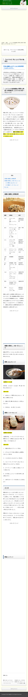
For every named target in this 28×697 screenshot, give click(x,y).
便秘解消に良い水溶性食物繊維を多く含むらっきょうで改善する (20, 682)
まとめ (6, 187)
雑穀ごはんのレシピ (11, 182)
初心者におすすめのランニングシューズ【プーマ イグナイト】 (8, 682)
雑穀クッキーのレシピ (12, 185)
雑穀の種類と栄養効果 (10, 178)
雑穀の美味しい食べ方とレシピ (12, 180)
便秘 (6, 675)
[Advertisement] (14, 25)
